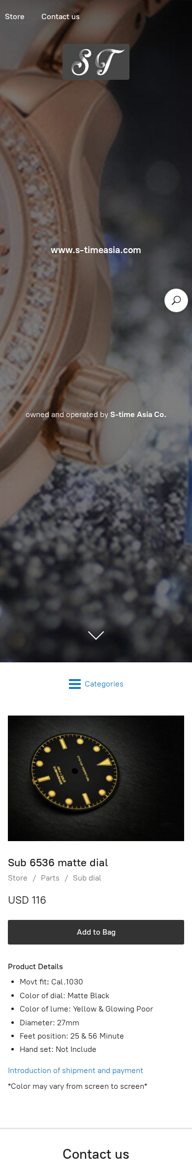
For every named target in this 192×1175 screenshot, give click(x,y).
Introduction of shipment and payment (75, 1070)
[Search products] (176, 300)
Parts (50, 877)
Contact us (60, 16)
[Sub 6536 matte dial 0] (96, 779)
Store (18, 877)
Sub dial (87, 877)
